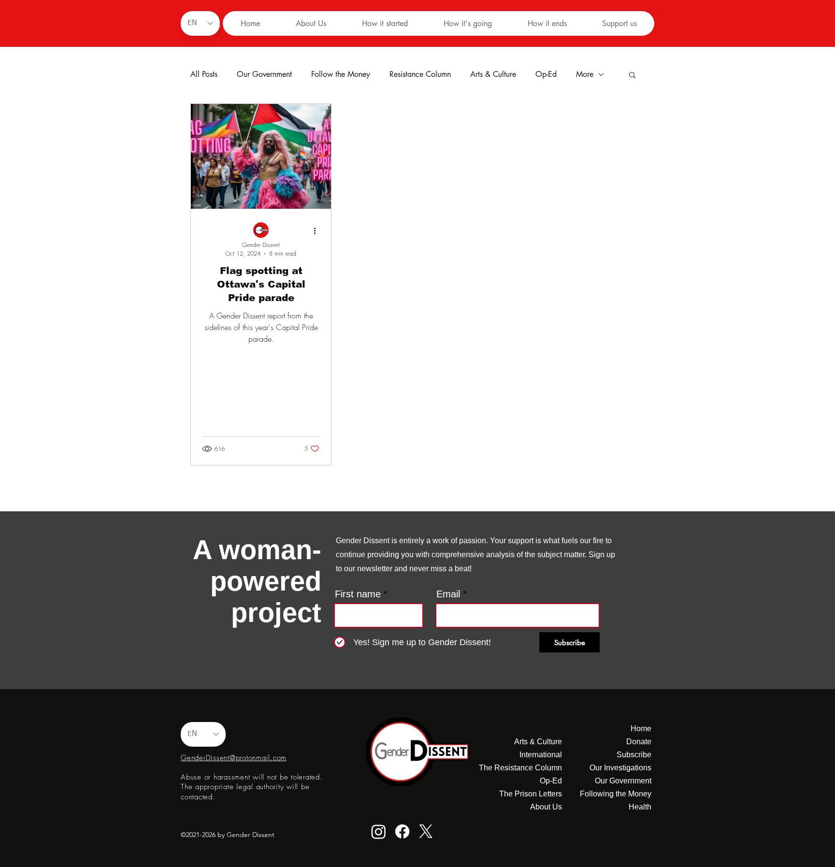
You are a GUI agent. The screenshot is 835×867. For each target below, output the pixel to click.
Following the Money (615, 794)
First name (358, 594)
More (584, 74)
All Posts (203, 74)
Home (641, 728)
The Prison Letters (530, 794)
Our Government (264, 74)
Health (640, 807)
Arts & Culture (493, 74)
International (540, 755)
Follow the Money (340, 74)
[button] (384, 23)
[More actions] (318, 230)
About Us (546, 807)
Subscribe (634, 755)
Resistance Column (420, 74)
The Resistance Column (525, 768)
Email (448, 594)
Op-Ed (546, 74)
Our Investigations (620, 768)
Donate (638, 741)
